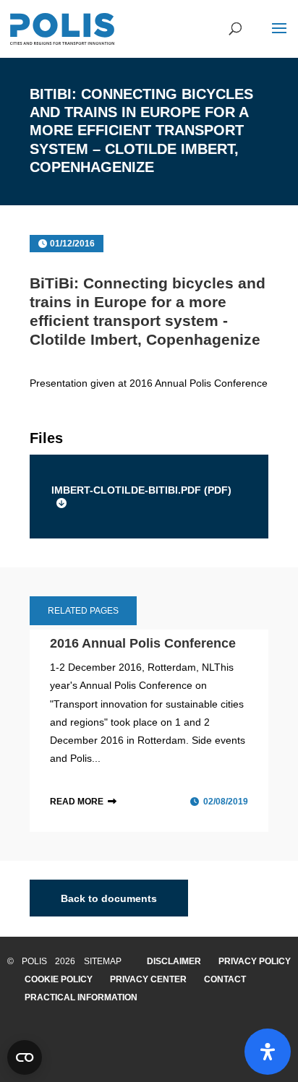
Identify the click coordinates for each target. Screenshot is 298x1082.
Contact (225, 979)
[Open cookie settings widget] (24, 1057)
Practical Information (81, 997)
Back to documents (109, 898)
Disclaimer (174, 961)
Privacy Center (148, 979)
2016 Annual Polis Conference (143, 643)
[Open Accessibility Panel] (267, 1052)
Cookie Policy (59, 979)
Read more (76, 802)
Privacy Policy (254, 961)
